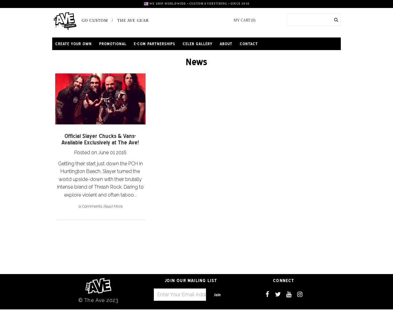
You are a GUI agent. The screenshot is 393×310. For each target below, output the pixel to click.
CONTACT (249, 43)
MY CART (244, 20)
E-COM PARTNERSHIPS (154, 43)
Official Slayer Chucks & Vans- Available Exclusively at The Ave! (100, 139)
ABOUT (226, 43)
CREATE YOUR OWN (73, 43)
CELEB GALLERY (197, 43)
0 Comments (90, 206)
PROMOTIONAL (112, 43)
